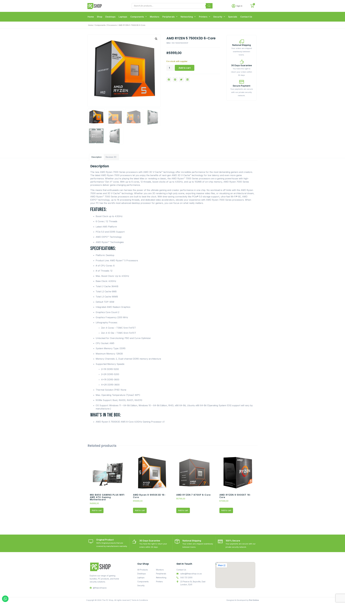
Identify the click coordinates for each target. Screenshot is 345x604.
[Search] (209, 5)
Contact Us (246, 16)
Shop (99, 16)
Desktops (110, 16)
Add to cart (185, 67)
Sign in (239, 6)
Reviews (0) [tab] (111, 157)
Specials (232, 16)
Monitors (154, 16)
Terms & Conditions (139, 600)
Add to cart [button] (97, 510)
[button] (156, 38)
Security (217, 16)
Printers (203, 16)
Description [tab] (97, 157)
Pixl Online (254, 600)
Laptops (123, 16)
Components (137, 16)
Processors (112, 25)
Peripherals (168, 16)
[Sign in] (233, 6)
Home (91, 16)
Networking (187, 16)
